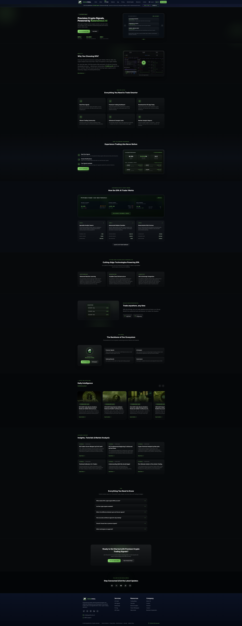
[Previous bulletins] (160, 386)
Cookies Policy (131, 623)
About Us (148, 601)
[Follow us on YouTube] (121, 585)
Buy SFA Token (85, 361)
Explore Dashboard (83, 168)
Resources (138, 2)
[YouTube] (87, 611)
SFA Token (117, 610)
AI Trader (107, 2)
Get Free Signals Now (83, 31)
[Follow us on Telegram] (111, 585)
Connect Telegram (233, 619)
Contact (144, 2)
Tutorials (132, 603)
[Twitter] (84, 611)
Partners (148, 605)
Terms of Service (105, 623)
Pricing (122, 2)
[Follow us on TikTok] (125, 585)
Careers (148, 608)
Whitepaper (94, 361)
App (118, 2)
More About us (81, 73)
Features (113, 2)
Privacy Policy (112, 623)
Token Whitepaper (134, 608)
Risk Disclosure (119, 623)
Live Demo (95, 31)
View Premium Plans (127, 560)
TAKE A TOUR (146, 5)
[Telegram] (97, 611)
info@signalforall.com (89, 615)
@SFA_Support (87, 617)
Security (125, 623)
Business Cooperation (151, 610)
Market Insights (130, 2)
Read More (81, 455)
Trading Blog (133, 601)
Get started (163, 2)
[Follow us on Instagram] (130, 585)
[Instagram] (90, 611)
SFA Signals (117, 603)
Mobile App (117, 605)
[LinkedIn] (94, 611)
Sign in (157, 2)
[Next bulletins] (163, 386)
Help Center (133, 610)
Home (96, 2)
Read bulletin (82, 417)
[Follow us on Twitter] (116, 585)
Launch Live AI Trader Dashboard (121, 244)
